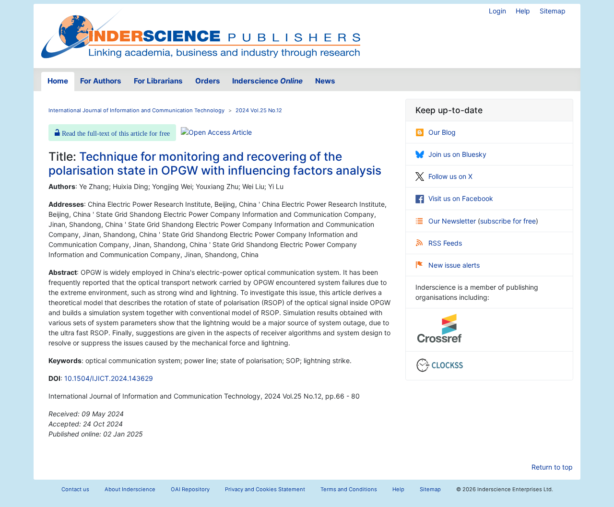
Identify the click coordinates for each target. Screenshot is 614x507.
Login (497, 11)
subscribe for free (508, 221)
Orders (207, 80)
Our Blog (442, 132)
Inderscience (267, 80)
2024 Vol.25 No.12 (259, 110)
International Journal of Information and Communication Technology (136, 110)
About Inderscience (130, 489)
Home (57, 80)
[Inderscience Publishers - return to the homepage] (200, 32)
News (325, 80)
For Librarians (158, 80)
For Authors (100, 80)
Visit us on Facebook (460, 198)
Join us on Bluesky (457, 154)
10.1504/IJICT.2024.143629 (108, 378)
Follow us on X (450, 176)
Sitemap (553, 11)
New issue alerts (454, 265)
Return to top (552, 467)
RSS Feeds (445, 243)
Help (523, 11)
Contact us (75, 489)
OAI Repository (190, 489)
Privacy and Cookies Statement (265, 489)
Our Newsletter (453, 221)
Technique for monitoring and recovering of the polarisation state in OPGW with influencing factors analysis (214, 163)
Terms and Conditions (348, 489)
